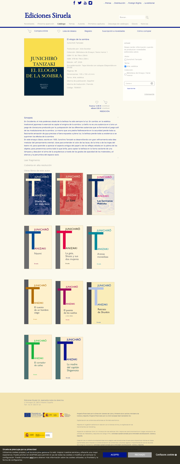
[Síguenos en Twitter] (79, 5)
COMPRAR (106, 106)
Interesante (149, 94)
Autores (81, 24)
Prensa (108, 3)
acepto (115, 455)
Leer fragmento (32, 160)
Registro (88, 31)
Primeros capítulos (96, 24)
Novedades (29, 24)
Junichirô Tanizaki (75, 43)
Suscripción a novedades (113, 31)
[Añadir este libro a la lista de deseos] (96, 102)
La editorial (150, 3)
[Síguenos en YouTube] (85, 5)
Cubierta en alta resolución (38, 165)
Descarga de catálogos (118, 24)
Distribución (119, 3)
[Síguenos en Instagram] (90, 5)
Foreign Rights (134, 3)
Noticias (144, 24)
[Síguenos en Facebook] (74, 5)
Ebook (135, 24)
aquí (31, 457)
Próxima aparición (46, 24)
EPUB (69, 67)
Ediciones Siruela (48, 15)
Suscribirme (131, 88)
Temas (72, 24)
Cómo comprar (144, 31)
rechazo (140, 455)
